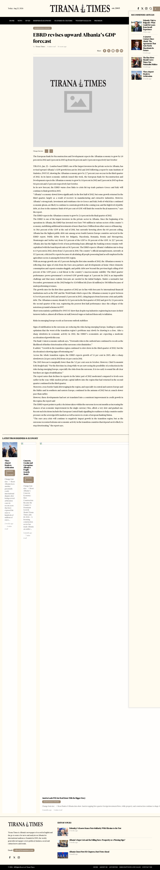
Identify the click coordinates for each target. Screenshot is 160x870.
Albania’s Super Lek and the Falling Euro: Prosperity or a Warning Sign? (97, 840)
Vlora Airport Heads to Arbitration (148, 74)
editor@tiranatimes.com (24, 850)
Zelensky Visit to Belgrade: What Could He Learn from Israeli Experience (149, 25)
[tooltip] (138, 8)
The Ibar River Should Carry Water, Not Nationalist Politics (150, 61)
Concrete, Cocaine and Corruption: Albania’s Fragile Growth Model (28, 467)
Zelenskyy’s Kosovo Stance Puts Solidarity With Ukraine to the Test (95, 828)
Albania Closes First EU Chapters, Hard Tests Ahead (89, 852)
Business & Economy (42, 28)
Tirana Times (40, 46)
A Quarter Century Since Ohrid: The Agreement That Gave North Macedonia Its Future (149, 43)
